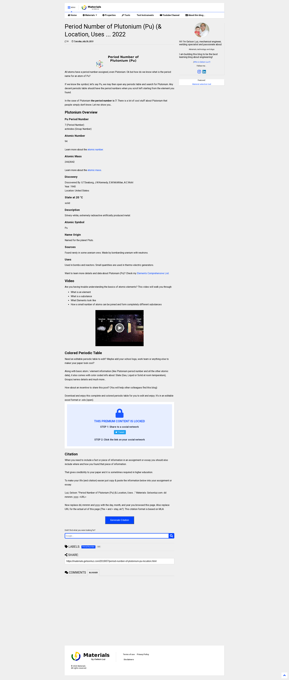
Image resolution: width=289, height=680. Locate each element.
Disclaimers (129, 659)
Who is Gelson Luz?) (202, 62)
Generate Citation (119, 520)
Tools (127, 15)
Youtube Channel (170, 15)
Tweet (121, 432)
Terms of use (129, 654)
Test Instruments (145, 15)
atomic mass (94, 170)
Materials (90, 15)
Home (73, 15)
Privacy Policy (143, 654)
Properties (110, 15)
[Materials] (91, 8)
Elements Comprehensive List (153, 273)
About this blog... (196, 15)
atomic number (95, 149)
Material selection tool (201, 84)
